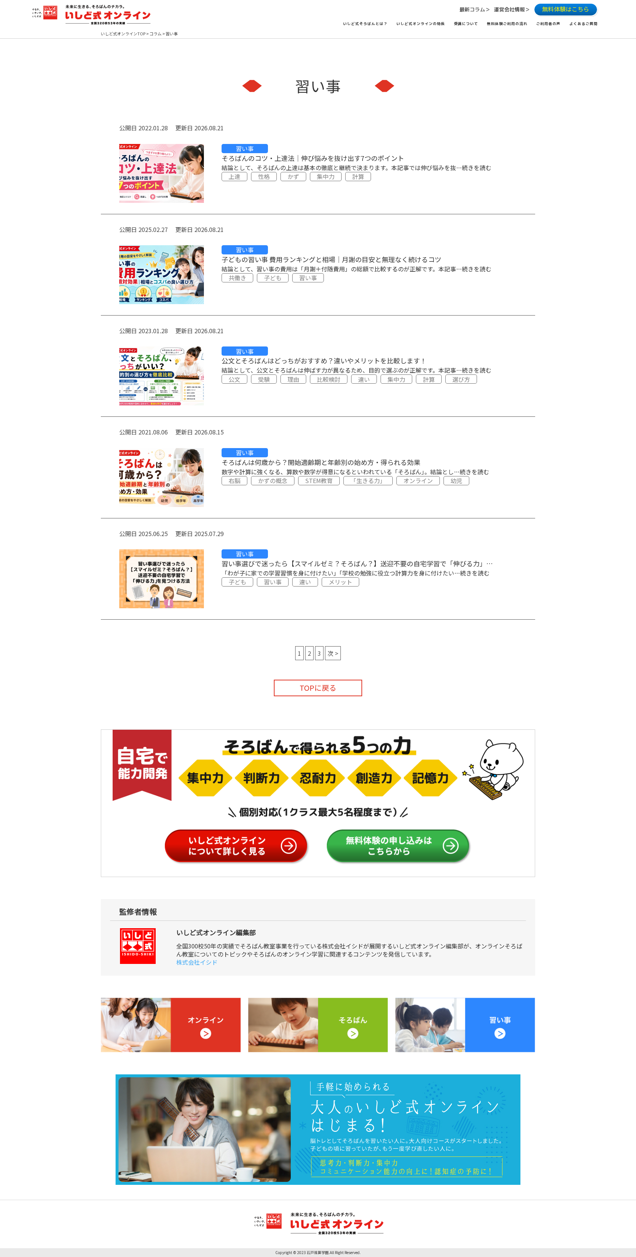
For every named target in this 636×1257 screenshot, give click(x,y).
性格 (264, 176)
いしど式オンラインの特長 (420, 23)
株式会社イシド (197, 962)
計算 (358, 176)
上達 (234, 176)
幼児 (456, 480)
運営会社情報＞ (512, 9)
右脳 (234, 480)
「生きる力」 (368, 480)
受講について (466, 23)
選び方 (461, 379)
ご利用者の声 (548, 23)
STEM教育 (319, 480)
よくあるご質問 (583, 23)
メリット (340, 581)
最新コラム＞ (474, 9)
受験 (264, 379)
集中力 (326, 176)
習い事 (245, 148)
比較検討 (328, 379)
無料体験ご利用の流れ (507, 23)
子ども (273, 277)
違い (364, 379)
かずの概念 (272, 480)
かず (293, 176)
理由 (293, 379)
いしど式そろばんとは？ (365, 23)
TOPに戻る (318, 687)
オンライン (418, 480)
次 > (333, 653)
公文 (234, 379)
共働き (237, 277)
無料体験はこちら (565, 8)
